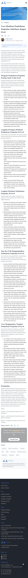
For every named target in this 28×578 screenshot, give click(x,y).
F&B (7, 451)
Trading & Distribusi (5, 509)
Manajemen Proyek (5, 501)
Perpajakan (11, 455)
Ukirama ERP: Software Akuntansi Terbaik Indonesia (12, 538)
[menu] (26, 3)
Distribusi (22, 448)
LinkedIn (5, 556)
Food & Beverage (5, 512)
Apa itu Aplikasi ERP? (6, 525)
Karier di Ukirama (5, 487)
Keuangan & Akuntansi (6, 496)
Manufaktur (4, 455)
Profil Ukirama (4, 485)
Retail (17, 455)
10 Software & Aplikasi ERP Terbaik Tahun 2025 (12, 536)
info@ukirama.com (6, 573)
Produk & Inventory (5, 494)
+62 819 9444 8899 (6, 570)
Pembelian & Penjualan (6, 498)
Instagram (5, 558)
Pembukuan (3, 50)
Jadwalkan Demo (14, 439)
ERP (3, 451)
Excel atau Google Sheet (6, 63)
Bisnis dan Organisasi (13, 448)
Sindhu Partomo (9, 38)
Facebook (5, 555)
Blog (2, 22)
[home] (6, 2)
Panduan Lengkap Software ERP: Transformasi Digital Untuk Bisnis (13, 528)
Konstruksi (13, 451)
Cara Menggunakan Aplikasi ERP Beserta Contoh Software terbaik (12, 532)
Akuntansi (6, 22)
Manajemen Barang (22, 451)
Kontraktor (3, 516)
